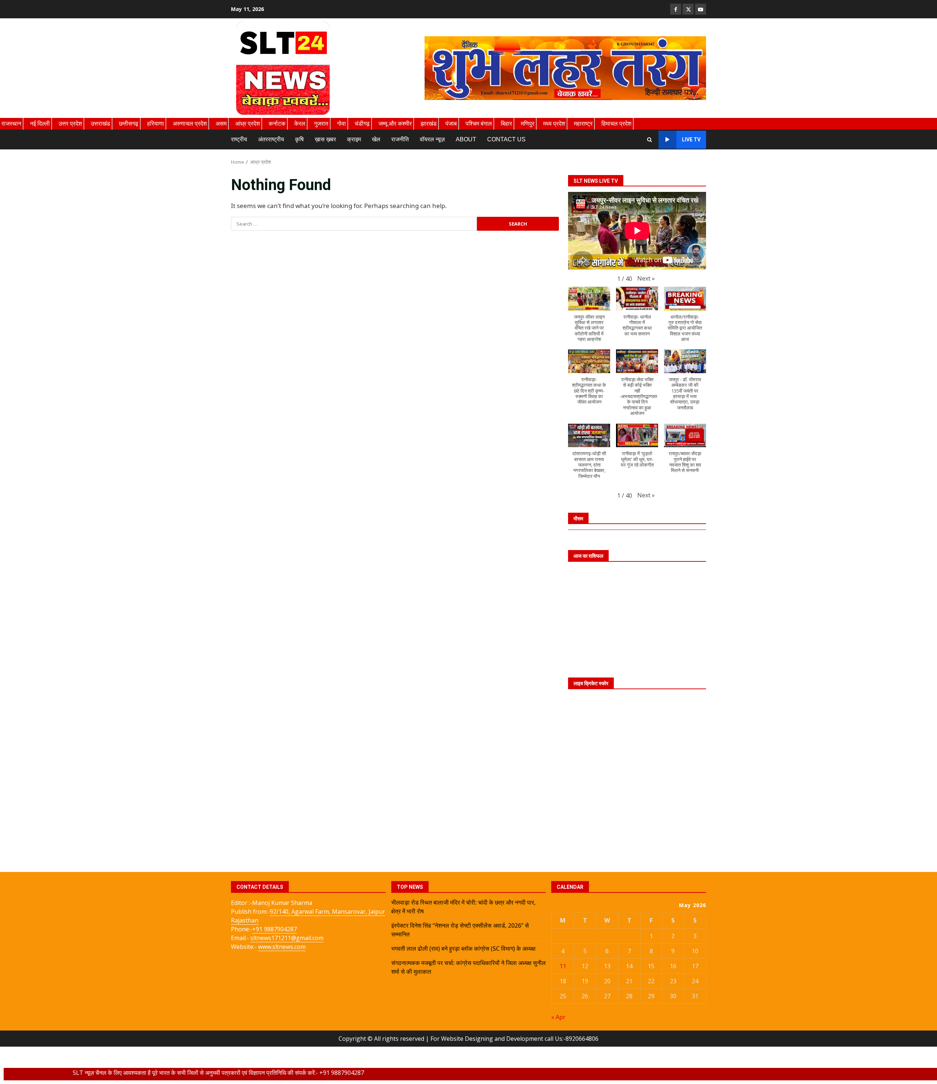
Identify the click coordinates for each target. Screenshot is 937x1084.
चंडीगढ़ (362, 123)
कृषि (299, 139)
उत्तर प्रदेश (70, 123)
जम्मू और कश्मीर (395, 123)
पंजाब (451, 123)
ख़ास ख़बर (325, 139)
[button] (646, 278)
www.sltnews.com (282, 947)
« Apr (558, 1017)
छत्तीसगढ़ (128, 123)
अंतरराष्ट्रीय (271, 139)
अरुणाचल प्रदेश (190, 123)
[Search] (649, 140)
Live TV (691, 139)
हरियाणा (155, 123)
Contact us (506, 139)
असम (221, 123)
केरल (299, 123)
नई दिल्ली (40, 123)
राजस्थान (11, 123)
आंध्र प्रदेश (247, 123)
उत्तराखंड (100, 123)
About (466, 139)
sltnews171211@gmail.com (287, 938)
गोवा (341, 123)
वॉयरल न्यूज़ (432, 139)
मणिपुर (527, 123)
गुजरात (321, 123)
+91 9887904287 (274, 929)
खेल (376, 139)
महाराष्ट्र (583, 123)
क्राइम (354, 139)
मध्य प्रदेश (554, 123)
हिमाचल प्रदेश (616, 123)
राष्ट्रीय (239, 139)
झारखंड (429, 123)
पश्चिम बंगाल (479, 123)
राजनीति (400, 139)
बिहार (506, 123)
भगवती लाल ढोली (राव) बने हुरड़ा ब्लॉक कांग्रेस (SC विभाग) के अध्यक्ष (463, 948)
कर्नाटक (277, 123)
